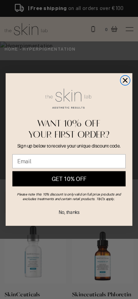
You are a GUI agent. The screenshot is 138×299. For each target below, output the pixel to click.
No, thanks (69, 212)
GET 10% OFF (69, 179)
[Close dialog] (125, 80)
